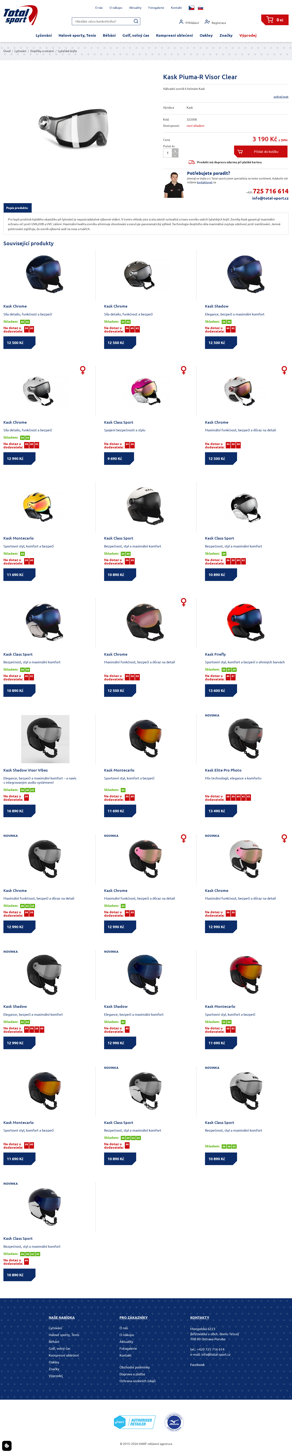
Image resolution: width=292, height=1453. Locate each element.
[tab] (17, 208)
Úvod (6, 51)
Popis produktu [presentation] (17, 208)
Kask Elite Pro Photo (223, 770)
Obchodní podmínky (134, 1367)
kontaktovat (204, 182)
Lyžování (44, 35)
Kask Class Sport (118, 422)
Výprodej (248, 35)
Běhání (109, 35)
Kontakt (176, 7)
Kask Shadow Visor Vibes (25, 770)
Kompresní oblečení (174, 35)
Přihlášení (192, 23)
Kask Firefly (215, 654)
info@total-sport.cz (270, 198)
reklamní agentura (159, 1444)
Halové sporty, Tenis (77, 35)
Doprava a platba (132, 1374)
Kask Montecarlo (18, 538)
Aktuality (135, 7)
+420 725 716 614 (210, 1349)
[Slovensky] (200, 8)
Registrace (219, 23)
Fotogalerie (156, 7)
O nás (99, 7)
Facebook (197, 1365)
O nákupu (115, 7)
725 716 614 (271, 191)
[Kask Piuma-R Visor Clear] (61, 124)
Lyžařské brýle (67, 51)
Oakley (206, 35)
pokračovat (281, 96)
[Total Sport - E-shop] (20, 15)
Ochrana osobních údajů (137, 1381)
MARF (143, 1444)
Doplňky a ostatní (42, 51)
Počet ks (169, 146)
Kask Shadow (217, 306)
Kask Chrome (15, 306)
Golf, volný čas (135, 35)
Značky (226, 35)
